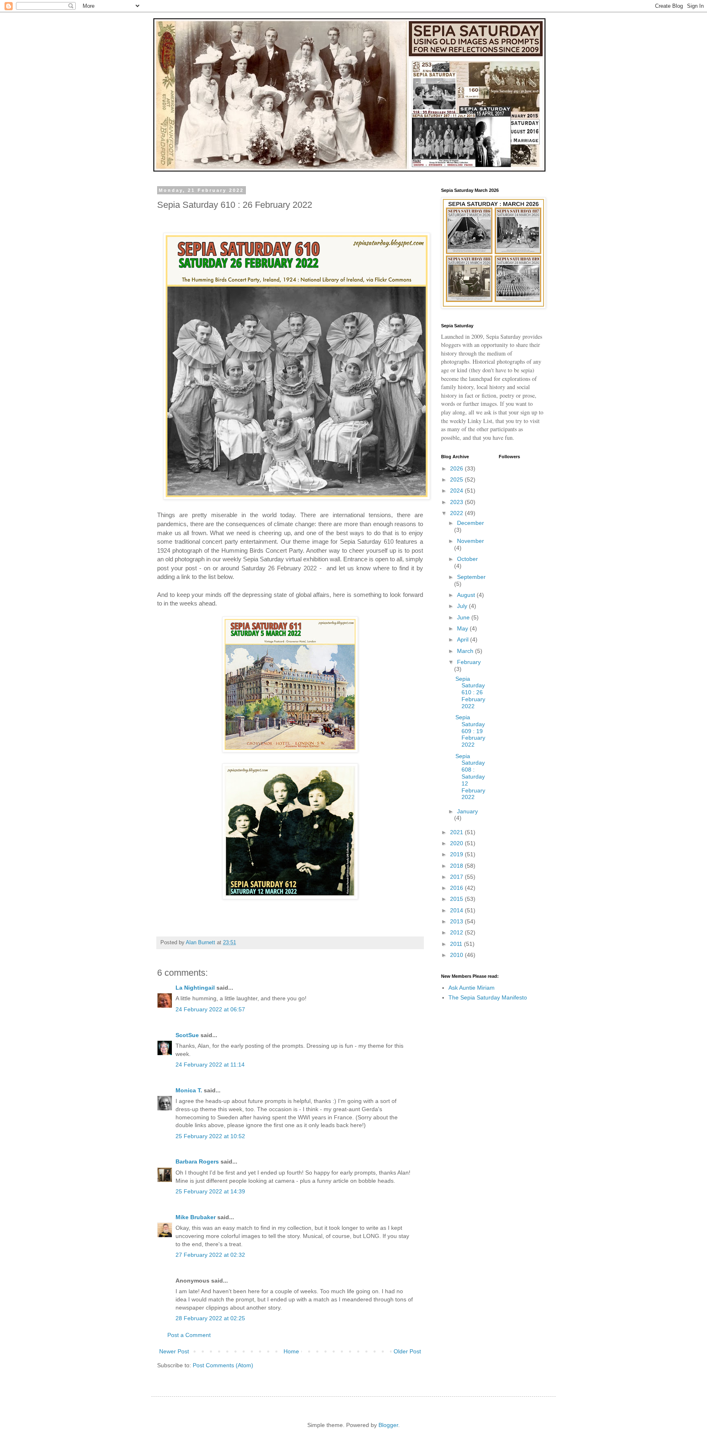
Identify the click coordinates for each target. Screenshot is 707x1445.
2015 (457, 899)
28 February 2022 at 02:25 (210, 1318)
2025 (457, 479)
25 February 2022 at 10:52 (210, 1136)
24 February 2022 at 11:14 (210, 1064)
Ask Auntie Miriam (471, 987)
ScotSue (187, 1035)
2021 (457, 832)
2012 (457, 932)
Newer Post (174, 1351)
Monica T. (189, 1090)
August (467, 595)
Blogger (388, 1425)
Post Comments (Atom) (223, 1365)
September (471, 577)
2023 (457, 502)
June (464, 617)
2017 (457, 876)
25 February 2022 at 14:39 (210, 1191)
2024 (457, 490)
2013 (457, 921)
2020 (457, 843)
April (463, 639)
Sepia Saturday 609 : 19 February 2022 (470, 731)
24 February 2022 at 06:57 (210, 1009)
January (467, 811)
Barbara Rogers (197, 1161)
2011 (457, 944)
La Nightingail (195, 987)
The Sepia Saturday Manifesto (487, 997)
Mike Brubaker (196, 1217)
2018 (457, 865)
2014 (457, 910)
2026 (457, 468)
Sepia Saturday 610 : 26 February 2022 (470, 692)
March (466, 651)
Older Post (407, 1351)
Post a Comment (189, 1335)
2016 (457, 888)
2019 (457, 854)
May (463, 628)
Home (291, 1351)
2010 (457, 955)
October (467, 559)
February (469, 662)
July (463, 606)
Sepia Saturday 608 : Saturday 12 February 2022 (470, 777)
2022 (457, 513)
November (470, 541)
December (470, 523)
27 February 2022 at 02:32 (210, 1254)
